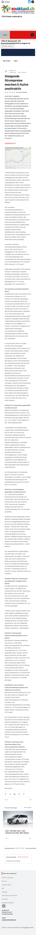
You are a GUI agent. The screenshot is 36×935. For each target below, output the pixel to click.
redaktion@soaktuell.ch (9, 920)
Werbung (4, 892)
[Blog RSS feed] (4, 906)
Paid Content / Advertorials (9, 895)
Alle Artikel (6, 61)
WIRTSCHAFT (8, 788)
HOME (5, 35)
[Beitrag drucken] (24, 794)
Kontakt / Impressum (7, 877)
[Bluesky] (29, 1)
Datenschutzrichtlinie (8, 902)
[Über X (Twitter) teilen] (10, 794)
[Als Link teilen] (19, 794)
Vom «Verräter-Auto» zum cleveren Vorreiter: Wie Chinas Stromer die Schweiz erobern (17, 832)
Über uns (4, 881)
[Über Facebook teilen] (5, 794)
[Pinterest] (32, 1)
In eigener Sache (6, 884)
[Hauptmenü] (32, 35)
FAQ (3, 888)
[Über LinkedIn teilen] (15, 794)
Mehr (16, 61)
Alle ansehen (27, 807)
